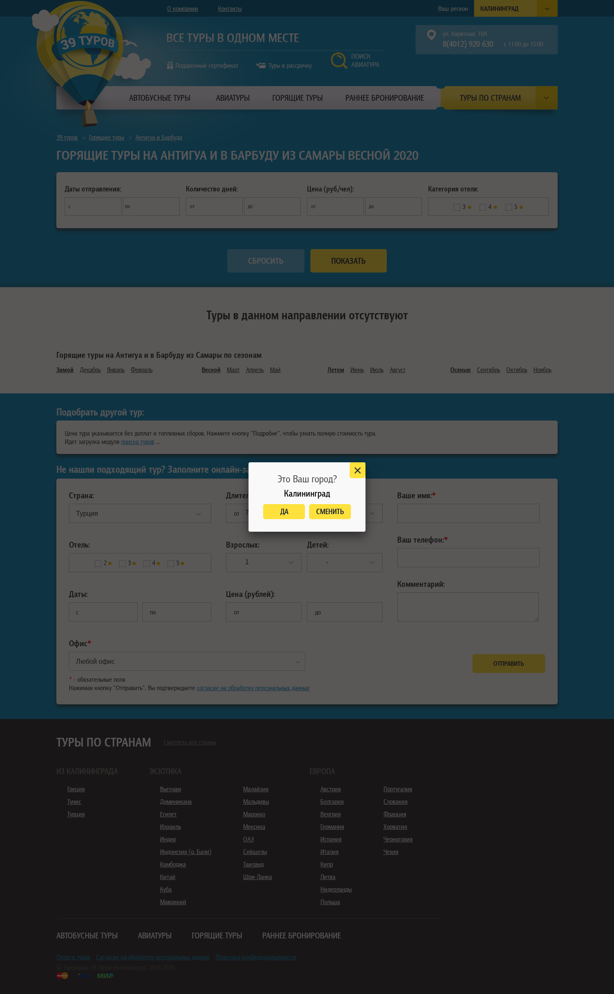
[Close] (357, 470)
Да (284, 511)
